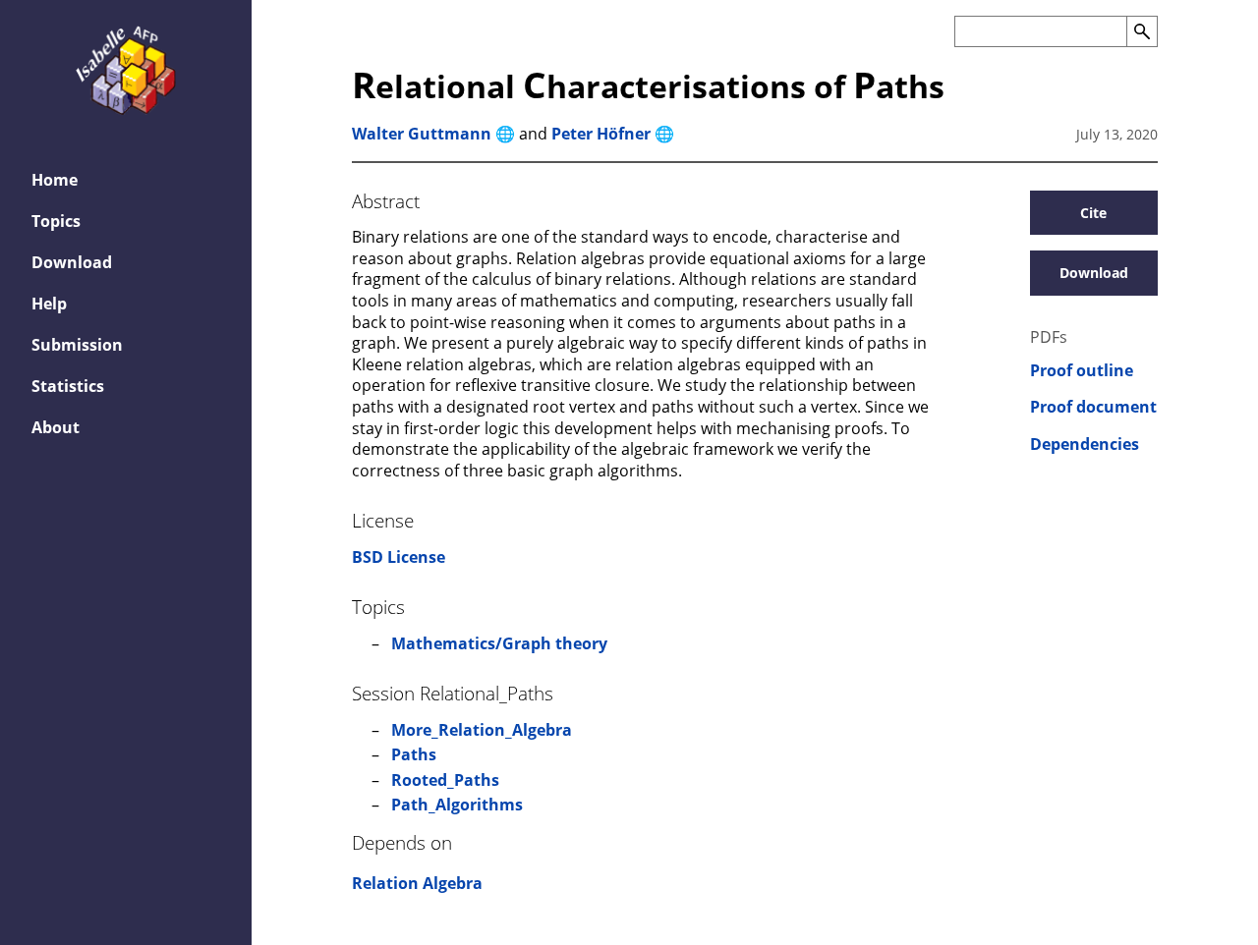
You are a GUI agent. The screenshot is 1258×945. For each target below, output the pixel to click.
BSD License (398, 557)
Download (71, 262)
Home (54, 180)
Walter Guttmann (421, 133)
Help (49, 303)
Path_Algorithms (457, 804)
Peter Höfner (601, 133)
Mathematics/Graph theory (499, 643)
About (55, 427)
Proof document (1093, 407)
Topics (56, 221)
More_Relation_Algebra (481, 730)
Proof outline (1081, 371)
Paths (413, 754)
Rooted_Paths (445, 780)
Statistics (67, 386)
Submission (77, 345)
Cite (1093, 212)
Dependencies (1084, 444)
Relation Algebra (417, 883)
